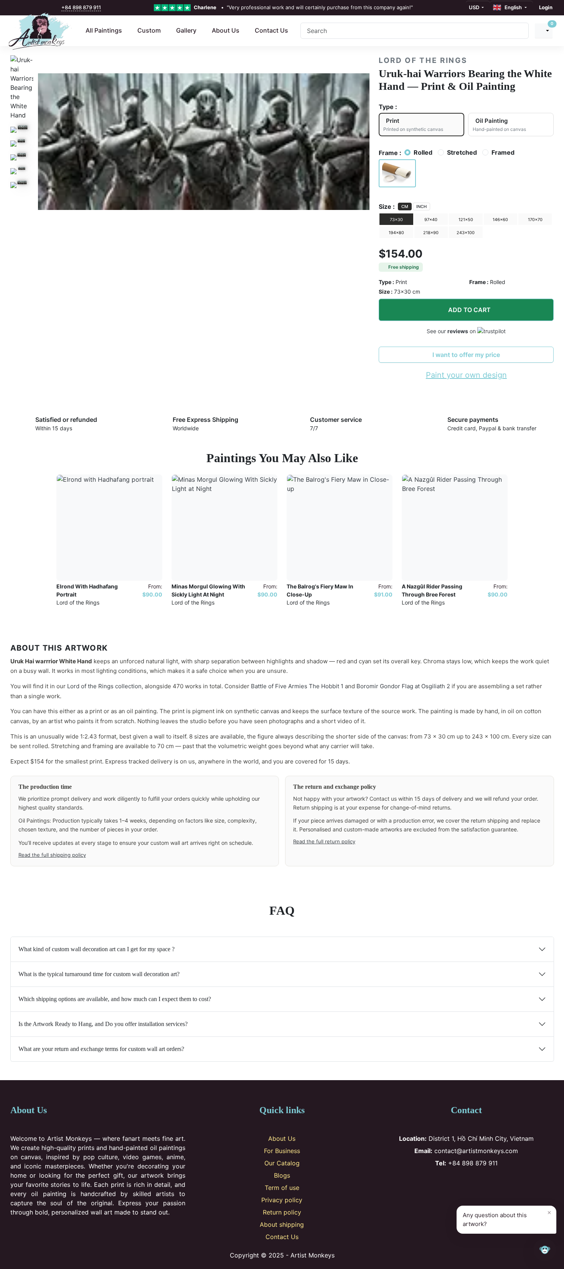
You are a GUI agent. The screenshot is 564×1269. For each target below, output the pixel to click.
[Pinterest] (466, 1183)
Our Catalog (282, 1163)
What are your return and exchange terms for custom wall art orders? (101, 1049)
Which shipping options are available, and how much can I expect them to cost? (114, 999)
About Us (225, 30)
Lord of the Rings (423, 60)
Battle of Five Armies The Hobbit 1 (297, 686)
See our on (452, 331)
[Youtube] (479, 1183)
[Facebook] (441, 1183)
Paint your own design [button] (466, 375)
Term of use (282, 1187)
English (512, 7)
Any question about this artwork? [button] (507, 1218)
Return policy (282, 1212)
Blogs (282, 1175)
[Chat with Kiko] (544, 1249)
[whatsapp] (57, 7)
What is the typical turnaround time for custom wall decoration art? (99, 974)
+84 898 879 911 (81, 7)
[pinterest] (32, 7)
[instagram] (24, 7)
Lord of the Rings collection (104, 686)
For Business (282, 1151)
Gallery (186, 30)
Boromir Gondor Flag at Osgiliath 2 (403, 686)
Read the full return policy (324, 841)
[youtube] (40, 7)
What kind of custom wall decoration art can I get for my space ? (96, 949)
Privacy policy (281, 1200)
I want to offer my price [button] (466, 355)
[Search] (520, 31)
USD (474, 7)
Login (545, 7)
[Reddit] (491, 1183)
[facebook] (16, 7)
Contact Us (271, 30)
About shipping (282, 1224)
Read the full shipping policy (52, 855)
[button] (397, 173)
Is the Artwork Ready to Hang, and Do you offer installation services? (103, 1024)
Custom (149, 30)
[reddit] (49, 7)
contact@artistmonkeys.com (466, 1151)
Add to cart (469, 310)
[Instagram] (453, 1183)
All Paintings (104, 30)
